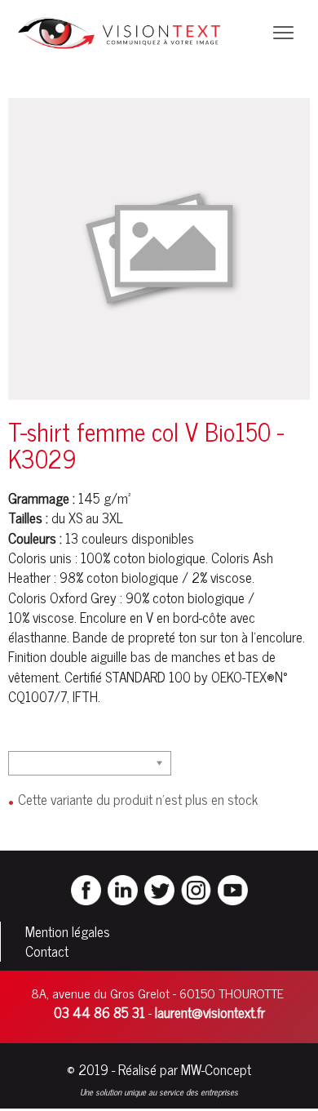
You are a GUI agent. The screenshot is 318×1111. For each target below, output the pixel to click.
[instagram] (196, 888)
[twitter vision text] (159, 888)
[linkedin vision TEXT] (123, 888)
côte (214, 617)
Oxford (68, 597)
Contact (46, 951)
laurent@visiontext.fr (210, 1012)
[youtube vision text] (233, 888)
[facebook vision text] (86, 888)
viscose (231, 577)
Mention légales (67, 931)
